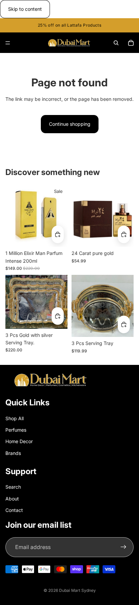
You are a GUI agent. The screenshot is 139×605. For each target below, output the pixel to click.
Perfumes (15, 430)
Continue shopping (69, 124)
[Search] (116, 42)
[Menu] (8, 43)
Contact (14, 510)
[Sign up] (123, 547)
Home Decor (19, 441)
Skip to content (25, 9)
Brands (13, 453)
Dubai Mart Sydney (77, 590)
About (12, 498)
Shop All (14, 418)
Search (13, 487)
